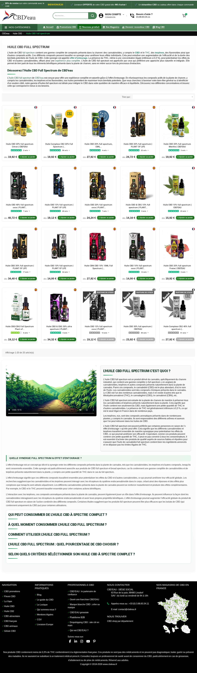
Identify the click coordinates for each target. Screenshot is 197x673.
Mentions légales (45, 614)
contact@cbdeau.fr (127, 609)
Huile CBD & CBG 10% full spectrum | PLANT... (138, 206)
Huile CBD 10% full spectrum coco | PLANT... (138, 267)
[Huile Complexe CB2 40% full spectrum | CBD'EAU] (177, 307)
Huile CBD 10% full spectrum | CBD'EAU (177, 206)
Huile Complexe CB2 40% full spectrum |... (177, 327)
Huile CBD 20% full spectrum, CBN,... (98, 145)
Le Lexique (42, 605)
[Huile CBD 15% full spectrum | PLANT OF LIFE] (59, 185)
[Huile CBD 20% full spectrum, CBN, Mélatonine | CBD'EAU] (98, 124)
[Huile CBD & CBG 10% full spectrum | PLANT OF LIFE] (137, 185)
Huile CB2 (9, 611)
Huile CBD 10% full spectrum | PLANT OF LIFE (59, 267)
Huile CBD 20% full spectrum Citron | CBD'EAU (19, 145)
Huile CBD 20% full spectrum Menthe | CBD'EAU (177, 145)
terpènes (159, 53)
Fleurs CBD (9, 596)
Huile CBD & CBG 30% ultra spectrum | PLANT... (59, 327)
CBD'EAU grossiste (79, 612)
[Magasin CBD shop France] (174, 612)
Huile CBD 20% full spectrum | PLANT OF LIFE (138, 145)
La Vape (8, 601)
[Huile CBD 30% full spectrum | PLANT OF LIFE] (19, 246)
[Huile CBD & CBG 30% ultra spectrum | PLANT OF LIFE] (59, 307)
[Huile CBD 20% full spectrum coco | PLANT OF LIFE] (98, 185)
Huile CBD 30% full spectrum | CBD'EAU (138, 327)
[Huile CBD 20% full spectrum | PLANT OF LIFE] (137, 124)
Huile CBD (9, 606)
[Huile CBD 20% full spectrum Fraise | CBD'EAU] (177, 246)
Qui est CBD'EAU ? (79, 630)
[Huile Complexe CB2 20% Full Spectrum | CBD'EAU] (59, 124)
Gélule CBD (10, 631)
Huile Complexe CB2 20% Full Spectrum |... (59, 145)
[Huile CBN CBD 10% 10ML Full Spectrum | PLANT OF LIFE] (98, 246)
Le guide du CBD (45, 600)
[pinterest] (94, 641)
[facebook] (70, 641)
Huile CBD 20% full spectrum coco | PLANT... (98, 206)
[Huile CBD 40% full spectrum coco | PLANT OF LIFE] (19, 185)
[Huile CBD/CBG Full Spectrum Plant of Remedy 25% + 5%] (19, 307)
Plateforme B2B (77, 617)
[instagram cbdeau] (81, 641)
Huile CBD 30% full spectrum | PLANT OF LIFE (19, 267)
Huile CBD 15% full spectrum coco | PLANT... (98, 327)
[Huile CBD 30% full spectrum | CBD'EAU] (137, 307)
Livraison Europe (45, 624)
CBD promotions (12, 591)
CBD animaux (11, 626)
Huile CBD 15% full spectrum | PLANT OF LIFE (59, 206)
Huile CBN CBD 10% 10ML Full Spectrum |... (98, 267)
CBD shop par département (120, 621)
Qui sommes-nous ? (46, 609)
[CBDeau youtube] (88, 641)
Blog (39, 595)
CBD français (10, 621)
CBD (137, 53)
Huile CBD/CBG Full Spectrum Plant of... (20, 327)
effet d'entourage (78, 58)
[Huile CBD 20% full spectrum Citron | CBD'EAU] (19, 124)
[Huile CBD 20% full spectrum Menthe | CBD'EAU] (177, 124)
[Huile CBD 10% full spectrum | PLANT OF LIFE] (59, 246)
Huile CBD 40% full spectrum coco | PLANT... (19, 206)
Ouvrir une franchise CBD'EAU (84, 599)
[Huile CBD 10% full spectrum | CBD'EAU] (177, 185)
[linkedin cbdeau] (75, 641)
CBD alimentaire (12, 616)
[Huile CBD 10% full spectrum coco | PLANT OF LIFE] (137, 246)
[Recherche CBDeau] (92, 15)
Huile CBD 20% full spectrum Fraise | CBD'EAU (177, 267)
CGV (39, 619)
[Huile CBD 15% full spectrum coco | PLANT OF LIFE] (98, 307)
